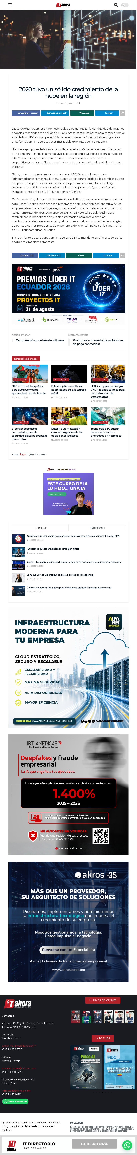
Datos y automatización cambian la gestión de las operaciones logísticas (66, 432)
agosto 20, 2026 (60, 440)
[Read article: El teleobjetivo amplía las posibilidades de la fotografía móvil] (69, 374)
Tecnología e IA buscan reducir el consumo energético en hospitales (106, 432)
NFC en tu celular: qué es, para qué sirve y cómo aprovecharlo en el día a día (29, 390)
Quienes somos (10, 1122)
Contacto (7, 1130)
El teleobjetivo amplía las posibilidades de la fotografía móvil (68, 390)
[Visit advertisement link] (68, 294)
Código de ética (10, 1126)
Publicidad (27, 1122)
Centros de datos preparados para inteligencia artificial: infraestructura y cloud (69, 587)
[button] (73, 1067)
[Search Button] (116, 5)
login (23, 454)
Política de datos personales (37, 1126)
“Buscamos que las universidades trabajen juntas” (54, 548)
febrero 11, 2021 (65, 103)
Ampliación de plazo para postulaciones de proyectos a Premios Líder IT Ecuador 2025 (73, 536)
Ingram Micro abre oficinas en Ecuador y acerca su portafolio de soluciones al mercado (74, 562)
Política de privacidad (47, 1122)
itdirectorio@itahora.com (16, 1090)
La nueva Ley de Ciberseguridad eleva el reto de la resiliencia (60, 574)
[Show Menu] (10, 5)
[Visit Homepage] (63, 5)
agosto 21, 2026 (20, 397)
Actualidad (21, 379)
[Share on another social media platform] (122, 113)
